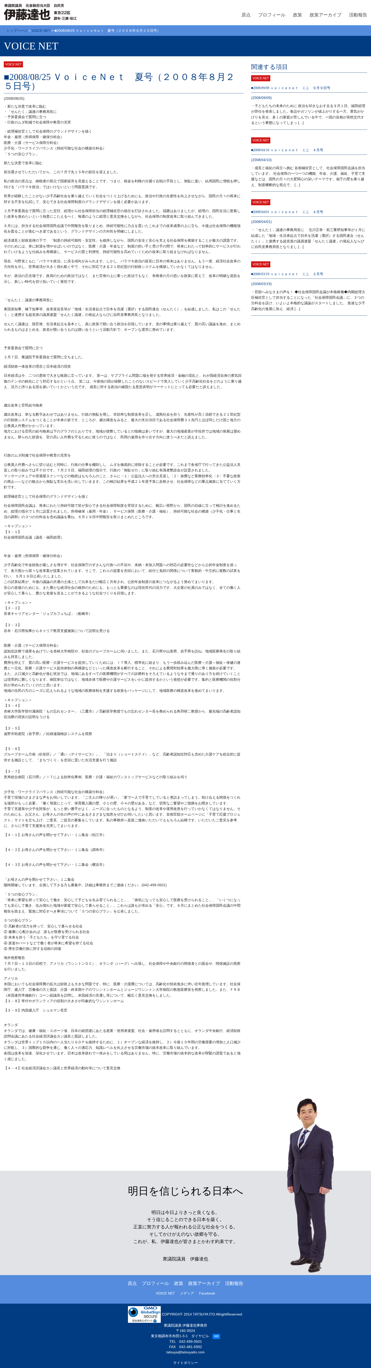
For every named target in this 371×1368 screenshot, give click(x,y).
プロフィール (271, 14)
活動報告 (358, 14)
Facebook (207, 1293)
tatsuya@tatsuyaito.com (185, 1352)
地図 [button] (216, 1336)
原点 (246, 14)
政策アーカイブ (325, 14)
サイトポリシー (185, 1363)
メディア (187, 1293)
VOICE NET (13, 64)
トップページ (17, 31)
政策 (297, 14)
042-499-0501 (190, 1341)
